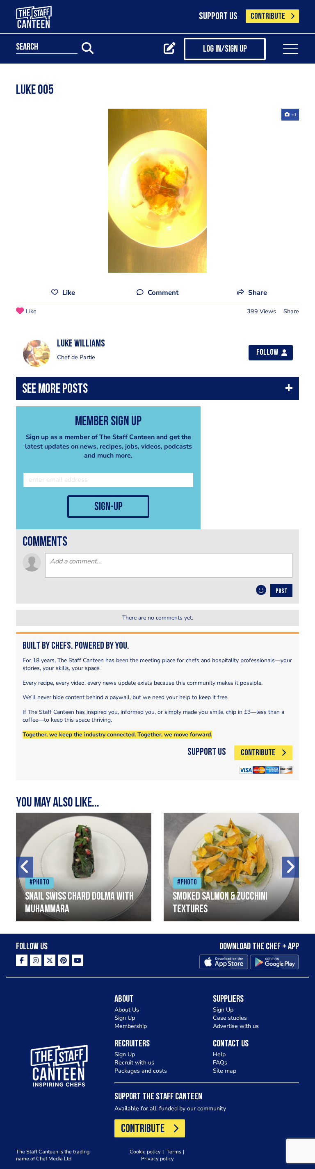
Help (219, 1054)
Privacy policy (157, 1158)
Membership (130, 1026)
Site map (224, 1071)
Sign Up (124, 1018)
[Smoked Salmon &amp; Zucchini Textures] (231, 867)
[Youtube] (77, 960)
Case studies (230, 1018)
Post (281, 591)
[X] (49, 960)
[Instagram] (35, 960)
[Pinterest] (63, 960)
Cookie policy (145, 1151)
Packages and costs (140, 1071)
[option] (157, 191)
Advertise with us (236, 1026)
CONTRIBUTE (268, 16)
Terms (174, 1151)
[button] (157, 390)
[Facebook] (21, 960)
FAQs (220, 1062)
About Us (126, 1010)
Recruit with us (134, 1062)
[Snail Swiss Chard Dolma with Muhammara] (83, 867)
